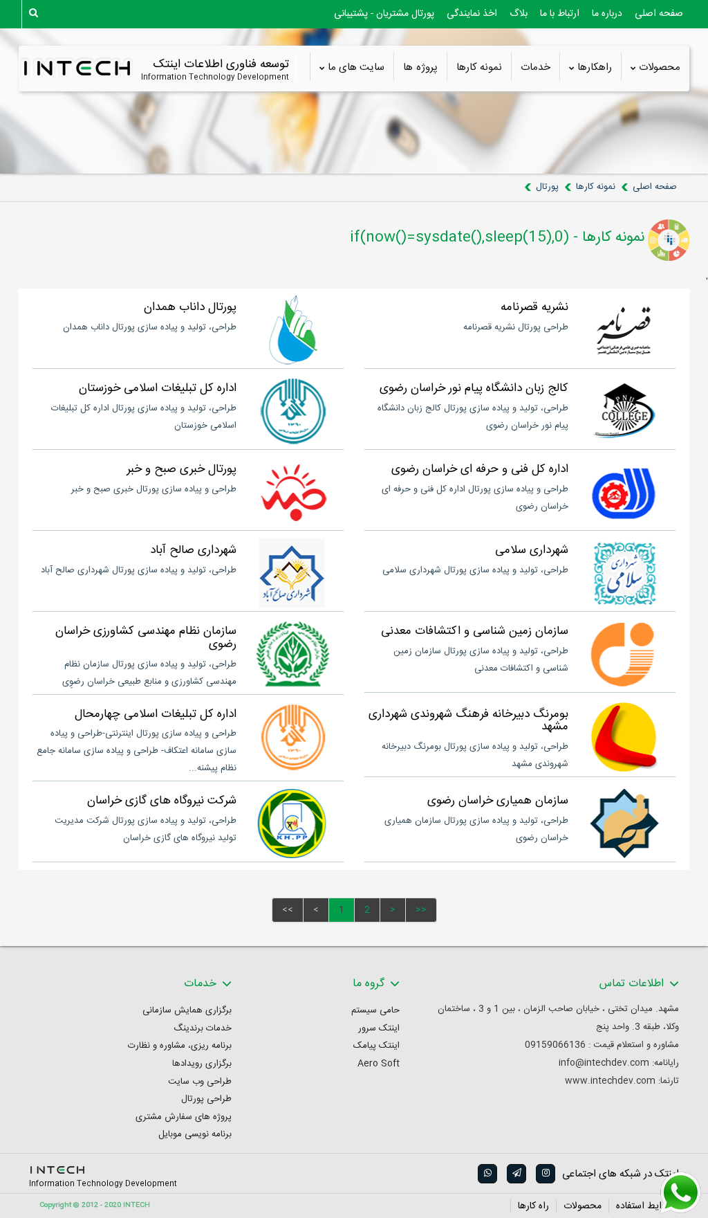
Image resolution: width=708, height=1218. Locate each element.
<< (287, 910)
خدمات (535, 68)
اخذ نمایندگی (472, 14)
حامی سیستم (375, 1010)
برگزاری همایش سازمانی (187, 1010)
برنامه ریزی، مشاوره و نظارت (180, 1046)
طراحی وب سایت (200, 1082)
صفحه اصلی (659, 14)
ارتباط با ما (559, 14)
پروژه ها (420, 68)
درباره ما (607, 14)
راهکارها (594, 68)
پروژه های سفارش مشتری (184, 1117)
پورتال (547, 186)
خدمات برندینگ (203, 1028)
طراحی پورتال (206, 1099)
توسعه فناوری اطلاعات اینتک (221, 64)
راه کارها (533, 1206)
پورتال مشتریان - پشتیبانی (384, 14)
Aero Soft (378, 1064)
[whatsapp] (487, 1173)
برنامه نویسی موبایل (195, 1134)
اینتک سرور (379, 1028)
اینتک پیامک (376, 1046)
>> (421, 910)
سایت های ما (356, 68)
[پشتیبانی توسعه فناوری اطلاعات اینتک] (680, 1193)
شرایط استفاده (644, 1206)
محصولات (659, 68)
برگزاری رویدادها (202, 1064)
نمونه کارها (479, 68)
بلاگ (519, 14)
